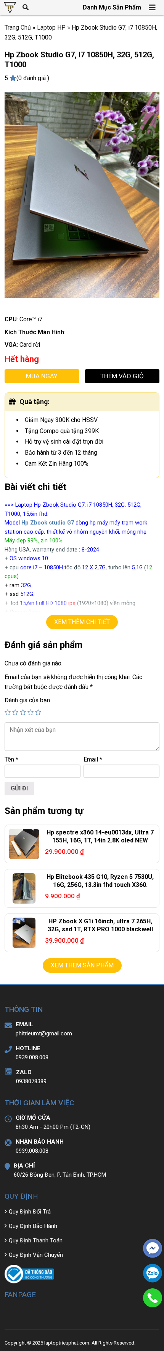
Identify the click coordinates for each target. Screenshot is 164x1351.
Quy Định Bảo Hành (33, 1226)
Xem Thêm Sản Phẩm (82, 965)
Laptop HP (51, 27)
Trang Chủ (18, 27)
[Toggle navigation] (152, 7)
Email (93, 759)
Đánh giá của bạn (27, 700)
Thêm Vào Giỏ (122, 376)
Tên (11, 759)
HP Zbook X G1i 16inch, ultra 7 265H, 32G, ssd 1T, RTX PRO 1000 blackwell (100, 925)
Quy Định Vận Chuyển (36, 1254)
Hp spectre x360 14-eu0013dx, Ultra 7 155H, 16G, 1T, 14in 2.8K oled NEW (100, 836)
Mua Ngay (42, 376)
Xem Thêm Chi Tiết (82, 622)
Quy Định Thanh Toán (36, 1240)
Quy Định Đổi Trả (30, 1211)
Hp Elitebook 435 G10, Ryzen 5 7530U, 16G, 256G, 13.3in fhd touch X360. (100, 880)
